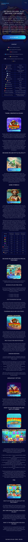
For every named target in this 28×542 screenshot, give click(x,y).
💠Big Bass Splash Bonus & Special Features (14, 54)
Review (20, 539)
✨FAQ (14, 61)
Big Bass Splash (5, 134)
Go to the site (14, 37)
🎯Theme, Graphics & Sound (14, 47)
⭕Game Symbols (14, 51)
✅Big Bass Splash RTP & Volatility (14, 49)
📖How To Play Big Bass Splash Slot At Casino (14, 58)
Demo (16, 539)
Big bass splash (10, 539)
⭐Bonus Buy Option (14, 56)
